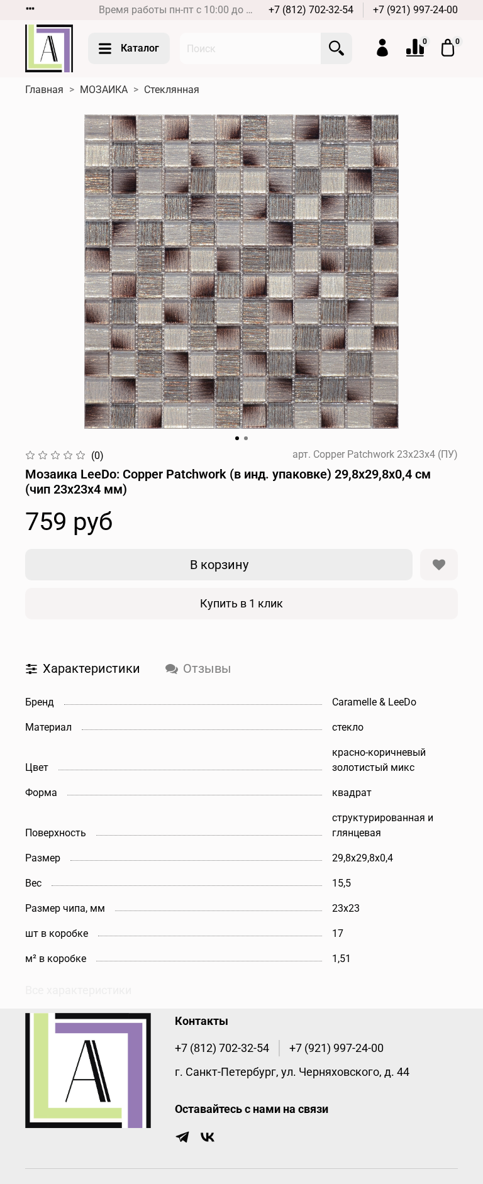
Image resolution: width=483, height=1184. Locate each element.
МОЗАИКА (104, 90)
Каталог (140, 48)
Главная (44, 90)
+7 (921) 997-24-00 (415, 10)
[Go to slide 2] (246, 438)
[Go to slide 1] (237, 438)
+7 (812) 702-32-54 (311, 10)
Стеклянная (171, 90)
